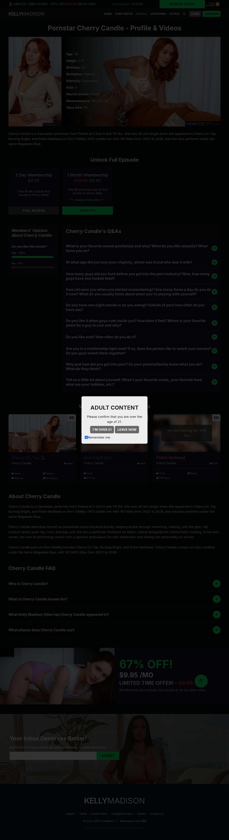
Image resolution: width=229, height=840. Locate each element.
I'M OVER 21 (102, 429)
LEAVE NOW (126, 429)
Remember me (99, 437)
